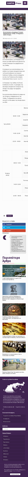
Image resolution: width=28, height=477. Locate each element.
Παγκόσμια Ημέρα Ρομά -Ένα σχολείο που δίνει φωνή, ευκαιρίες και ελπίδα (13, 373)
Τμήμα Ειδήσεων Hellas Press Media (16, 237)
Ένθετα (5, 445)
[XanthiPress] (14, 3)
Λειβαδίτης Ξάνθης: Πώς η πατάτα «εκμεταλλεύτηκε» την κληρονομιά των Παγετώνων (11, 318)
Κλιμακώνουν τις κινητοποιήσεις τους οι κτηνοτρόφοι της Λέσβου (12, 355)
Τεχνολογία (6, 439)
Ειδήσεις (5, 436)
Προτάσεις (6, 442)
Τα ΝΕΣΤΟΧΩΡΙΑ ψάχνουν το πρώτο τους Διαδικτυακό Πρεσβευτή (11, 279)
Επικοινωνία (6, 421)
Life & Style (6, 448)
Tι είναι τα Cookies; (16, 471)
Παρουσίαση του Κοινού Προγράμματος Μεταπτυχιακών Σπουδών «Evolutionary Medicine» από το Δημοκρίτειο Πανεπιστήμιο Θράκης (13, 298)
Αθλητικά (5, 454)
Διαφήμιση (6, 418)
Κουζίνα (5, 451)
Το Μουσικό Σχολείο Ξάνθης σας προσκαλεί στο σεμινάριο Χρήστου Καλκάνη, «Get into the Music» (13, 337)
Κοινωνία (9, 215)
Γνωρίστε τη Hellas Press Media (12, 415)
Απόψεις (5, 459)
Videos (5, 457)
